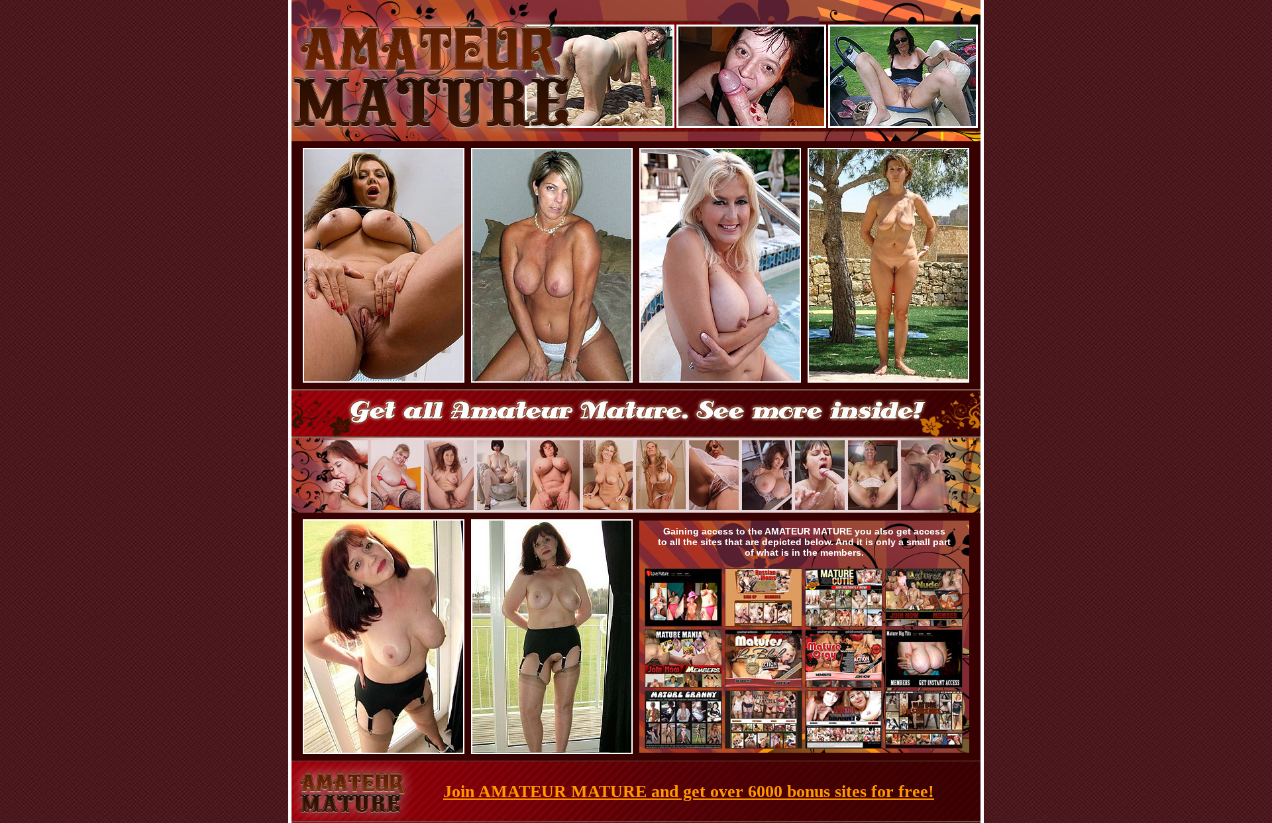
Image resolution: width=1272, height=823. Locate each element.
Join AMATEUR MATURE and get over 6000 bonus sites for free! (688, 791)
